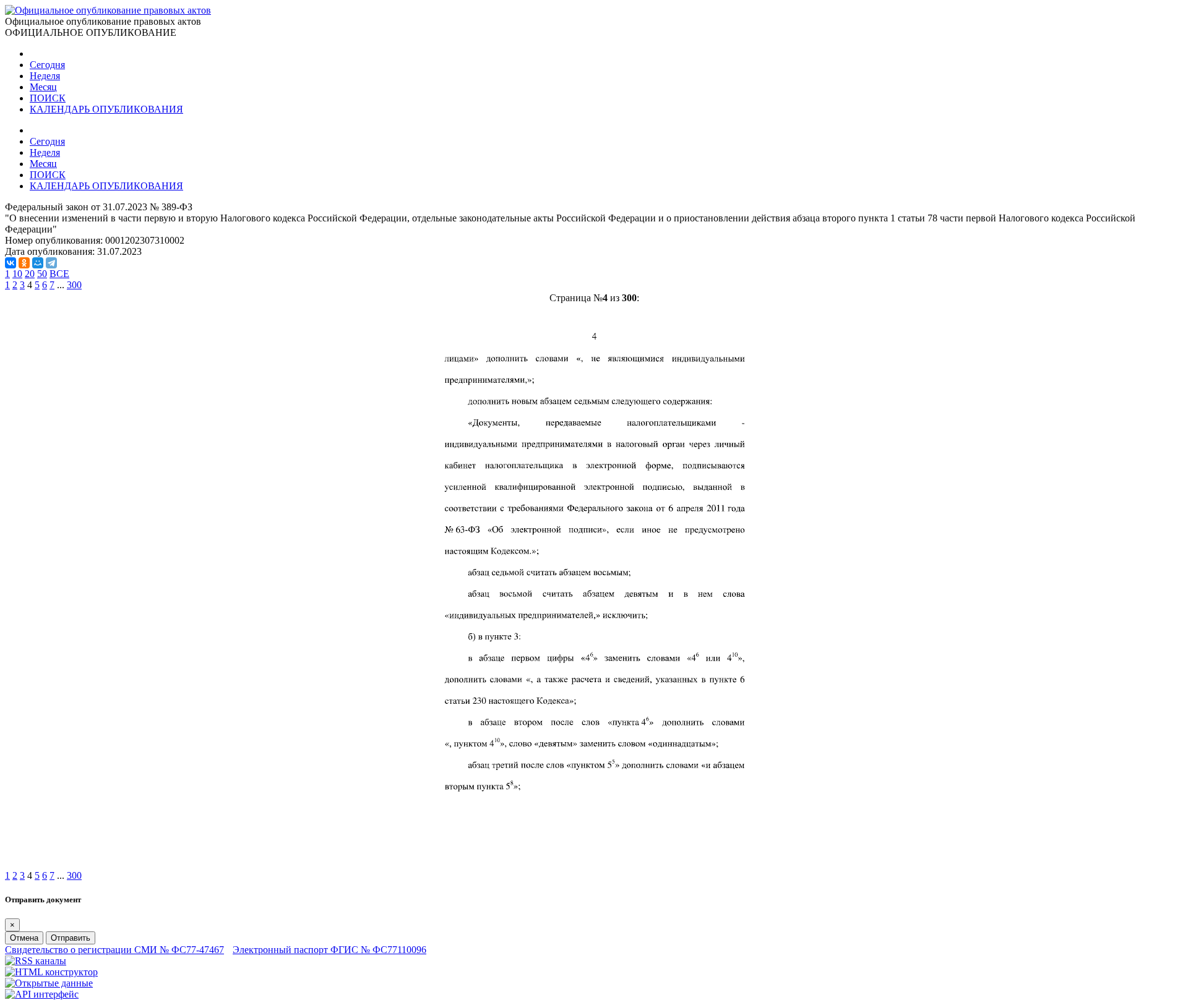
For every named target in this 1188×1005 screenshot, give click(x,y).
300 (74, 285)
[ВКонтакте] (10, 262)
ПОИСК (48, 98)
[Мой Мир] (37, 262)
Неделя (45, 76)
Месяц (43, 87)
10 (17, 273)
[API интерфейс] (42, 994)
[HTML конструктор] (51, 972)
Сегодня (47, 64)
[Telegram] (51, 262)
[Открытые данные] (49, 983)
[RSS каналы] (35, 961)
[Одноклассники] (24, 262)
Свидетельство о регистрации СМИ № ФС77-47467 (114, 949)
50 (42, 273)
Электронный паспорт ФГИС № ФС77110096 (329, 949)
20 (30, 273)
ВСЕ (59, 273)
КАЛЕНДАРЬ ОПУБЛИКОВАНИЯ (106, 109)
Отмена (24, 938)
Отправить (70, 938)
